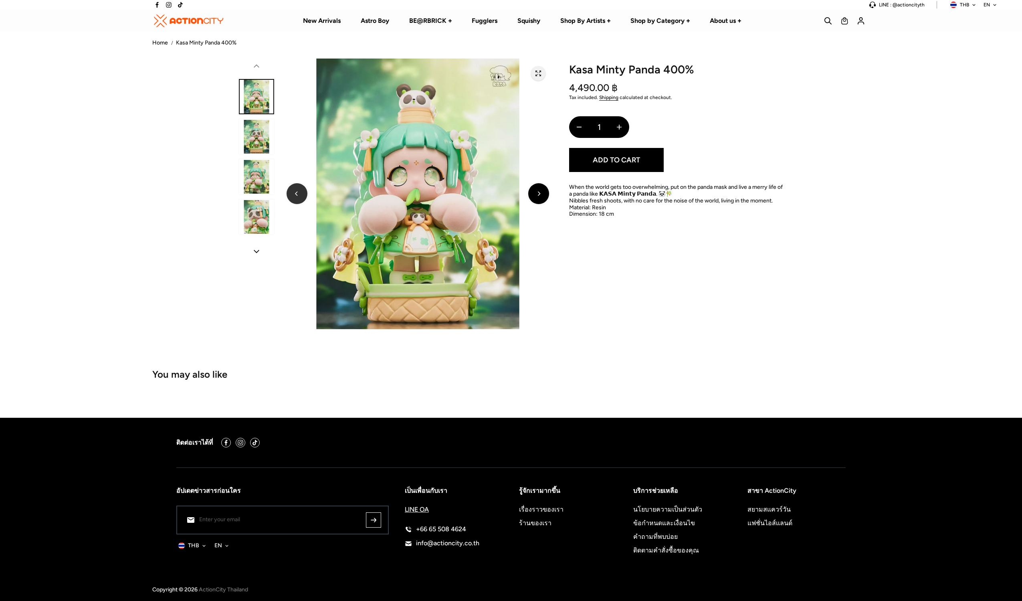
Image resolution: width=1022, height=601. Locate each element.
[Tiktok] (180, 5)
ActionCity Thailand (223, 589)
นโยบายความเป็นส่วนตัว (667, 509)
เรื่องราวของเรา (541, 509)
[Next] (538, 193)
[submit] (373, 520)
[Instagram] (169, 5)
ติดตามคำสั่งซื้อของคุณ (666, 550)
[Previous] (297, 193)
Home (160, 43)
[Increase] (619, 127)
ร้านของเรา (535, 523)
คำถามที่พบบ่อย (655, 536)
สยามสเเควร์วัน (769, 509)
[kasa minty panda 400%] (538, 73)
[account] (861, 21)
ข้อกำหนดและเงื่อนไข (664, 523)
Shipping (608, 97)
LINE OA (417, 509)
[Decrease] (579, 127)
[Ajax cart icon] (844, 21)
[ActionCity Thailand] (188, 21)
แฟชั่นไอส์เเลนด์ (769, 523)
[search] (828, 21)
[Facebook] (157, 5)
